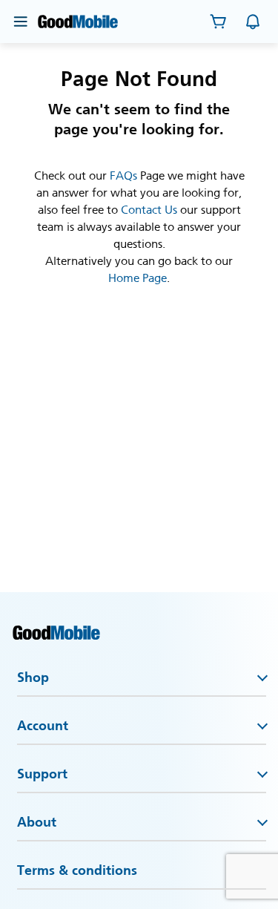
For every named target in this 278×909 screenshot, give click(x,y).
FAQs (123, 175)
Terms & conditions (77, 870)
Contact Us (149, 210)
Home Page (137, 278)
